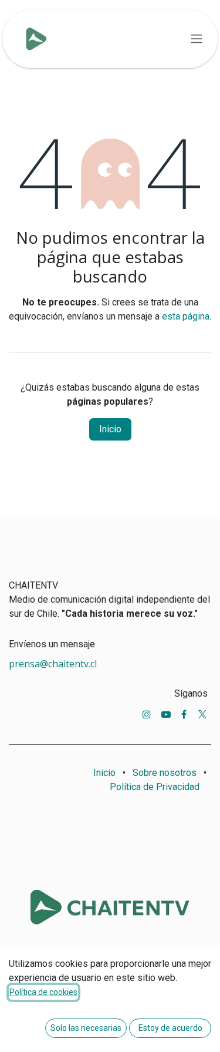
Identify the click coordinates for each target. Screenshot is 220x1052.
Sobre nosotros (165, 772)
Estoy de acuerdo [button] (170, 1028)
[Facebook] (184, 714)
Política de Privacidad (154, 786)
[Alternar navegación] (196, 39)
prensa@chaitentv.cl (53, 663)
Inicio (110, 429)
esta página (185, 316)
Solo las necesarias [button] (85, 1028)
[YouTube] (166, 714)
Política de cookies (43, 992)
